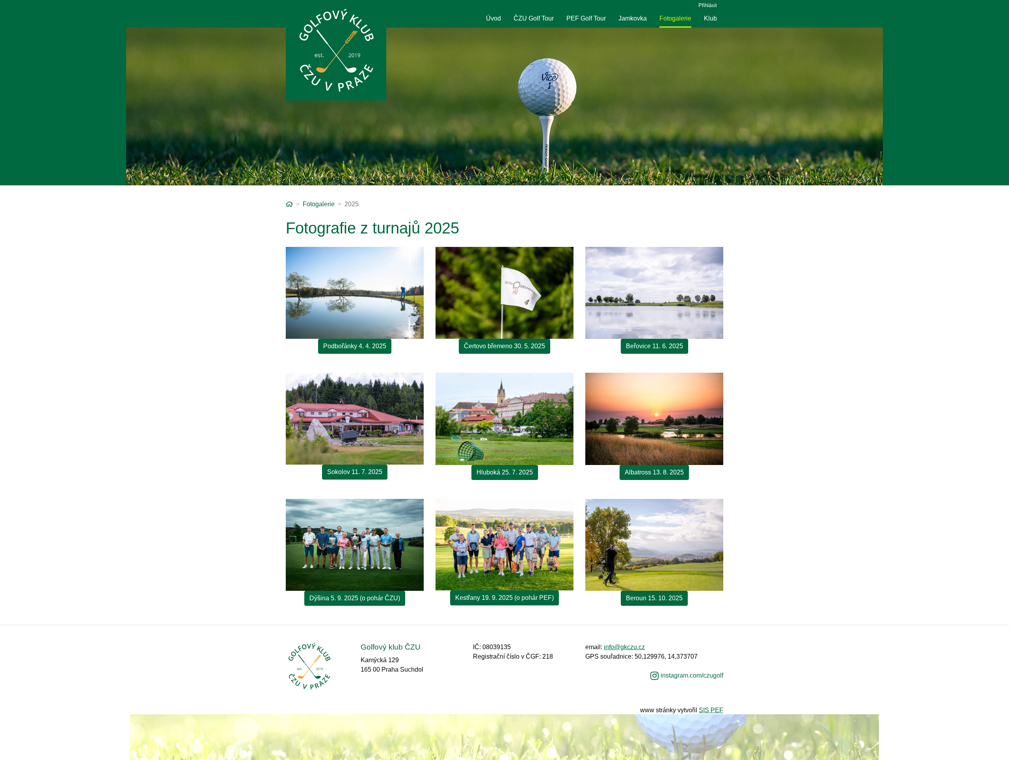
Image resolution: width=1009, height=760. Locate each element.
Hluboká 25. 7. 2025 (505, 472)
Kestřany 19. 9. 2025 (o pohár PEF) (504, 597)
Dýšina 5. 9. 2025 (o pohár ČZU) (354, 598)
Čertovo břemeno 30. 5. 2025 (504, 346)
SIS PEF (711, 710)
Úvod (493, 18)
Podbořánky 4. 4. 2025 (354, 346)
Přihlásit (707, 5)
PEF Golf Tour (586, 18)
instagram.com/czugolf (692, 675)
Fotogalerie (675, 18)
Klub (710, 18)
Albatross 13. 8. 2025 (654, 472)
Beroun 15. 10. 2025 (654, 598)
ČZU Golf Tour (534, 18)
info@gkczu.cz (624, 647)
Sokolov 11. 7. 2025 (354, 472)
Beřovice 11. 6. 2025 (654, 346)
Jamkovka (632, 18)
